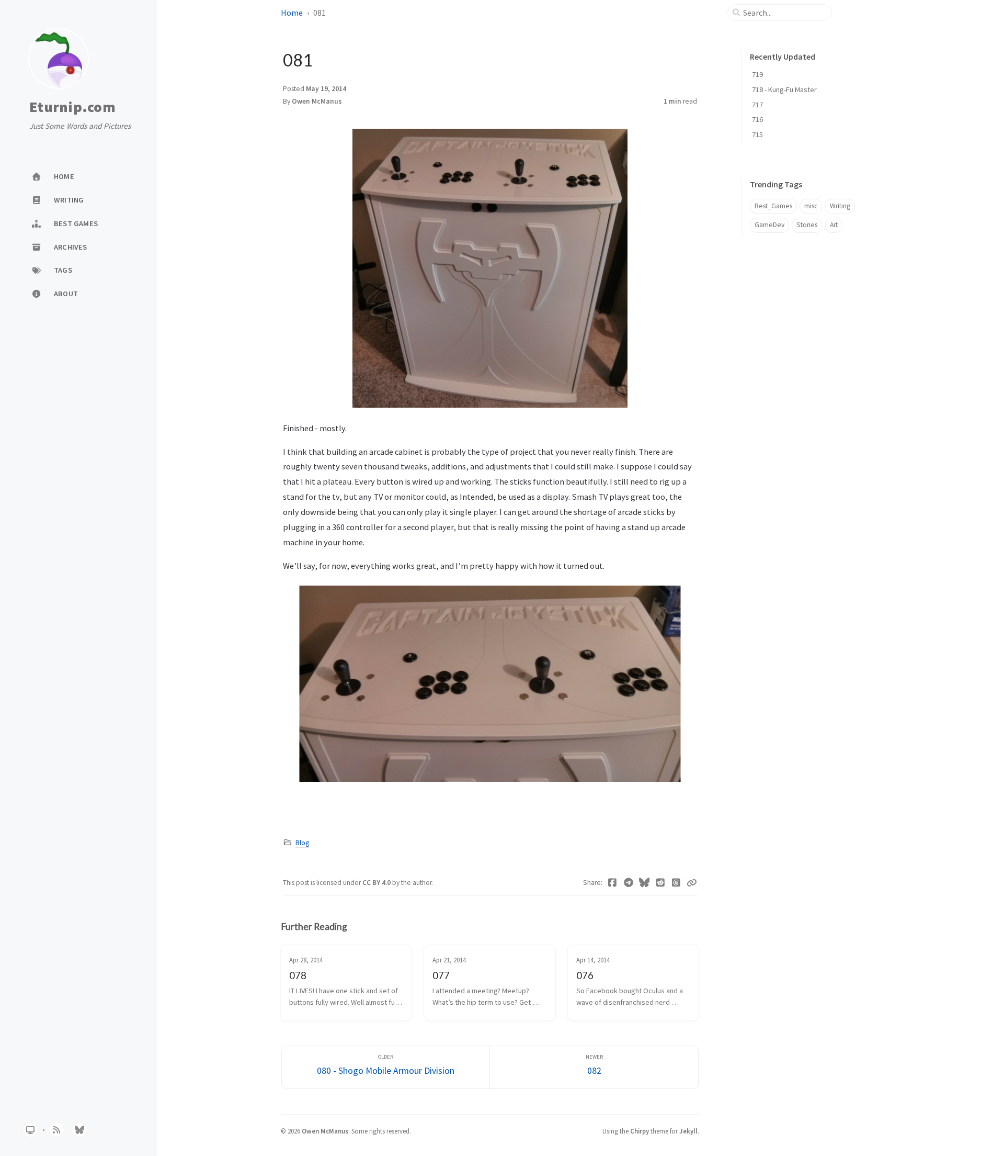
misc (810, 205)
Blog (302, 842)
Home (292, 12)
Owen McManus (317, 101)
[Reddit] (661, 882)
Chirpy (639, 1131)
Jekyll (688, 1131)
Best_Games (773, 205)
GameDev (769, 224)
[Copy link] (692, 882)
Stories (806, 224)
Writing (840, 205)
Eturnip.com (72, 107)
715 (757, 134)
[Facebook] (613, 882)
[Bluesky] (644, 882)
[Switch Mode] (30, 1130)
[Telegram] (629, 882)
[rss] (56, 1130)
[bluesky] (79, 1130)
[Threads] (676, 882)
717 (757, 104)
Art (834, 224)
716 (757, 119)
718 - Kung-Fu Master (784, 89)
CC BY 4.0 (377, 882)
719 (757, 74)
